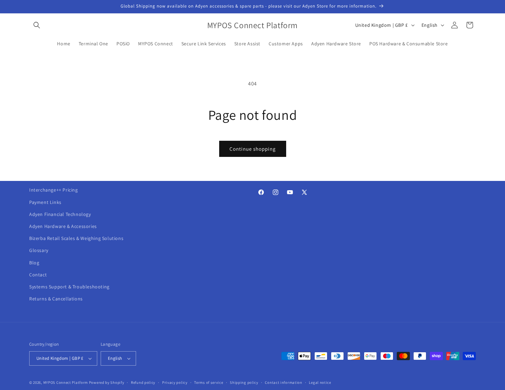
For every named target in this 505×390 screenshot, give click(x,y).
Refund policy (143, 382)
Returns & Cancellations (56, 299)
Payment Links (45, 202)
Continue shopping (252, 149)
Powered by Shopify (106, 382)
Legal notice (320, 382)
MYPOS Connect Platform (65, 382)
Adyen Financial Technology (60, 214)
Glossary (38, 250)
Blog (34, 263)
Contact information (283, 382)
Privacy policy (175, 382)
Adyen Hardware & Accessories (63, 226)
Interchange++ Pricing (53, 190)
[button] (36, 25)
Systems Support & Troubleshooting (69, 287)
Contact (38, 275)
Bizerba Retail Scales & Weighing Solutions (76, 238)
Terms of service (208, 382)
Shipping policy (244, 382)
